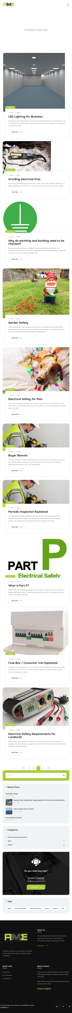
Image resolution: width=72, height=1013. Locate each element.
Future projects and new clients (24, 809)
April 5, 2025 (17, 802)
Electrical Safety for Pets (25, 399)
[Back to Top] (68, 1010)
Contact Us (34, 887)
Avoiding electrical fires (24, 179)
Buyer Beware (17, 455)
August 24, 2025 (10, 796)
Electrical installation (20, 908)
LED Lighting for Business (25, 116)
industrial (55, 908)
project (10, 845)
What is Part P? (18, 585)
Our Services (8, 975)
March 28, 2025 (18, 811)
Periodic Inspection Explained (28, 511)
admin (18, 113)
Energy (47, 908)
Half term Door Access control (17, 837)
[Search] (63, 775)
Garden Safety (18, 322)
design (9, 908)
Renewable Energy (12, 794)
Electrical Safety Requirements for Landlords (32, 735)
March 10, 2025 (10, 820)
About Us (7, 972)
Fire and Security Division (14, 817)
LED (63, 908)
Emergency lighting (35, 908)
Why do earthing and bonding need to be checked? (36, 242)
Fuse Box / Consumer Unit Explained (32, 662)
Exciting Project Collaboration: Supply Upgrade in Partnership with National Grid (39, 800)
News (12, 113)
